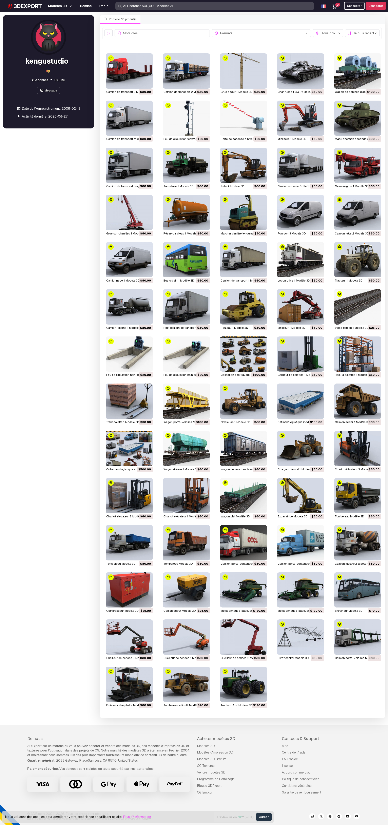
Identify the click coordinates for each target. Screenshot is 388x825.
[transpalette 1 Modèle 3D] (129, 401)
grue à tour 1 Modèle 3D (236, 92)
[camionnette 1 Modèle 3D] (129, 259)
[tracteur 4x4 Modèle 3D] (243, 684)
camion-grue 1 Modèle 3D (352, 186)
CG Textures (206, 766)
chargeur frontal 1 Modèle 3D (296, 469)
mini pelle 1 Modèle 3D (292, 139)
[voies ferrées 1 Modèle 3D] (357, 307)
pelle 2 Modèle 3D (232, 186)
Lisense (287, 766)
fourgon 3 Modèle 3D (292, 233)
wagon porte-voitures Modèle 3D (185, 422)
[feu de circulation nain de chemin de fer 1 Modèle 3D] (186, 354)
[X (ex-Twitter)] (321, 817)
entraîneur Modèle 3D (349, 611)
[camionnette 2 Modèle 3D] (357, 212)
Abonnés (40, 80)
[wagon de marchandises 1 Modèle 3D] (243, 448)
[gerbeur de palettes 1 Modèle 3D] (300, 354)
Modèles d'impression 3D (215, 752)
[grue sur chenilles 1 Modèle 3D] (129, 212)
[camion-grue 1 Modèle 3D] (357, 165)
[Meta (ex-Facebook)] (339, 817)
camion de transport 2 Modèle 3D (185, 92)
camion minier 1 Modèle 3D (352, 422)
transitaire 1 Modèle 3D (178, 186)
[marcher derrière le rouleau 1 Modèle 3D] (243, 212)
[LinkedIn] (348, 817)
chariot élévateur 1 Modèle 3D (183, 516)
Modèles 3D (206, 746)
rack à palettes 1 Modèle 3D (353, 375)
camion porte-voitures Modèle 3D (357, 658)
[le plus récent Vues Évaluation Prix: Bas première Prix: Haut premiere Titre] (362, 33)
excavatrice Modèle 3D (293, 516)
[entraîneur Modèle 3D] (357, 590)
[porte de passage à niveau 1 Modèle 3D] (243, 118)
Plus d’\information (137, 817)
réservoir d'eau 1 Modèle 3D (182, 233)
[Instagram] (312, 817)
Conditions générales (297, 786)
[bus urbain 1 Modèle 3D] (186, 259)
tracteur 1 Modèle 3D (349, 280)
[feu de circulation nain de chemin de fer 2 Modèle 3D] (129, 354)
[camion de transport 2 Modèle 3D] (186, 71)
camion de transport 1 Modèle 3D (242, 280)
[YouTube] (357, 817)
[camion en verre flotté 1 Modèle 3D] (300, 165)
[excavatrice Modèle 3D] (300, 495)
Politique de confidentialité (300, 779)
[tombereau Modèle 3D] (357, 495)
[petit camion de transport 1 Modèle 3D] (186, 307)
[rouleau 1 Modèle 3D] (243, 307)
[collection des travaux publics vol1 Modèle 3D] (243, 354)
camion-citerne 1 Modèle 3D (124, 328)
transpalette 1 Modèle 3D (122, 422)
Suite (59, 80)
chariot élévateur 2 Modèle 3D (126, 516)
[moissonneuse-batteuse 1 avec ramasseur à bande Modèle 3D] (300, 590)
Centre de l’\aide (294, 752)
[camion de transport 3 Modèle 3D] (129, 71)
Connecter (375, 6)
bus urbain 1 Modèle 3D (178, 280)
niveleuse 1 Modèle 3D (235, 422)
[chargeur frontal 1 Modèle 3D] (300, 448)
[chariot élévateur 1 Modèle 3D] (186, 495)
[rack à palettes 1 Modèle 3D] (357, 354)
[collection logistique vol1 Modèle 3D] (129, 448)
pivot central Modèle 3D (293, 658)
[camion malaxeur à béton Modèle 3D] (357, 542)
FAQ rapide (290, 759)
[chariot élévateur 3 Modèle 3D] (357, 448)
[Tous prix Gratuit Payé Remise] (328, 33)
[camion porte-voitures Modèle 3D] (357, 637)
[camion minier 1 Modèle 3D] (357, 401)
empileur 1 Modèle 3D (291, 328)
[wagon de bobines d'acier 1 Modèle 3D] (357, 71)
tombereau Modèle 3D (349, 516)
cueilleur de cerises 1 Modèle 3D (184, 658)
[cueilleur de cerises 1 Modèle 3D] (186, 637)
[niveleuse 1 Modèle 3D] (243, 401)
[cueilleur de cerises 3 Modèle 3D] (129, 637)
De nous (35, 738)
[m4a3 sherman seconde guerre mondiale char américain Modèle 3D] (357, 118)
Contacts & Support (300, 738)
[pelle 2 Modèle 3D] (243, 165)
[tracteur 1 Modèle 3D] (357, 259)
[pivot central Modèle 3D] (300, 637)
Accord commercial (296, 772)
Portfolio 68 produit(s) (122, 19)
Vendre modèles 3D (211, 772)
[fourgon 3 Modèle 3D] (300, 212)
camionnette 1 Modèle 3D (123, 280)
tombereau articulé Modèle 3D (183, 705)
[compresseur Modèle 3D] (129, 590)
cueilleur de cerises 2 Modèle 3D (242, 658)
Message (50, 90)
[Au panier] (138, 83)
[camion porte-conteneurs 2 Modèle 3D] (243, 542)
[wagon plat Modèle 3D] (243, 495)
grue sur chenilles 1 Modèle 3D (126, 233)
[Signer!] (147, 83)
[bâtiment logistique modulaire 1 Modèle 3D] (300, 401)
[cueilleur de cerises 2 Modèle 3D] (243, 637)
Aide (285, 746)
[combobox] (264, 33)
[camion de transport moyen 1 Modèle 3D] (129, 165)
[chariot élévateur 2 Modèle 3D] (129, 495)
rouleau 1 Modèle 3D (234, 328)
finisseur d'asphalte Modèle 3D (126, 705)
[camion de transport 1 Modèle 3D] (243, 259)
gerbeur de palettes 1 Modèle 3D (299, 375)
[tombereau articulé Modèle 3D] (186, 684)
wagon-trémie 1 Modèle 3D (181, 469)
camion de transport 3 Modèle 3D (128, 92)
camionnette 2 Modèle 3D (352, 233)
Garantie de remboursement (301, 792)
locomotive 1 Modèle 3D (294, 280)
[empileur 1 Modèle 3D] (300, 307)
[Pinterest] (330, 817)
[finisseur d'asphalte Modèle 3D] (129, 684)
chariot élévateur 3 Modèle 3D (355, 469)
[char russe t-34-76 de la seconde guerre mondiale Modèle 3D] (300, 71)
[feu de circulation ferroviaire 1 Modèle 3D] (186, 118)
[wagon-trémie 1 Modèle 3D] (186, 448)
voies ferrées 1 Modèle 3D (352, 328)
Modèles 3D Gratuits (212, 759)
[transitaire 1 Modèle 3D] (186, 165)
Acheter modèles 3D (216, 738)
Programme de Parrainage (216, 779)
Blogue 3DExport (209, 786)
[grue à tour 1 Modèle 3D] (243, 71)
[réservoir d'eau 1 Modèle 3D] (186, 212)
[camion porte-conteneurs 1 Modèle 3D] (300, 542)
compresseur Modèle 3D (122, 611)
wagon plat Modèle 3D (235, 516)
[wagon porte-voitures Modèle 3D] (186, 401)
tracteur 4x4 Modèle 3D (236, 705)
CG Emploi (204, 792)
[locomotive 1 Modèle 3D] (300, 259)
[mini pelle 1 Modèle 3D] (300, 118)
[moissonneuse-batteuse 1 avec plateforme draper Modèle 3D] (243, 590)
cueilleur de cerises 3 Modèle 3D (127, 658)
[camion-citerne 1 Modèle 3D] (129, 307)
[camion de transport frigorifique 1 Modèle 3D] (129, 118)
